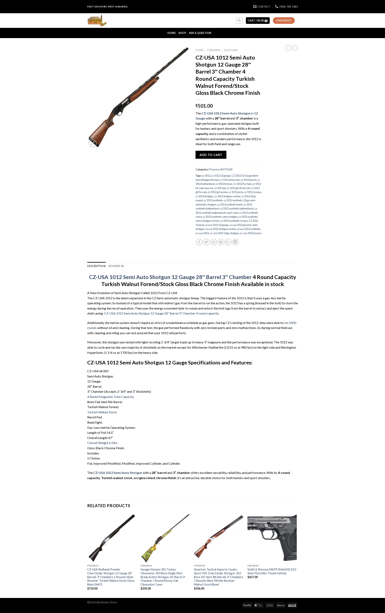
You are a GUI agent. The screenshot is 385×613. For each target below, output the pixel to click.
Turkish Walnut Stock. (102, 412)
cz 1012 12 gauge (220, 175)
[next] (297, 555)
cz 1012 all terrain (230, 179)
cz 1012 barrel (248, 179)
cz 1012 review (252, 192)
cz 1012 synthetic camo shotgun (220, 216)
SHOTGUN (230, 50)
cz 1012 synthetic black (230, 204)
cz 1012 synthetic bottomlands (237, 208)
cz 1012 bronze (224, 183)
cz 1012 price (236, 192)
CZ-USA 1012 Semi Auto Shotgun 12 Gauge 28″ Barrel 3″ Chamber (170, 277)
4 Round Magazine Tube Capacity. (110, 397)
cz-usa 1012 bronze (250, 233)
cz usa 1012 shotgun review (221, 229)
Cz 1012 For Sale (242, 183)
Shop (182, 32)
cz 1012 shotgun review (227, 196)
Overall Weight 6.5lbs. (102, 443)
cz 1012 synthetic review (234, 220)
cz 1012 (206, 175)
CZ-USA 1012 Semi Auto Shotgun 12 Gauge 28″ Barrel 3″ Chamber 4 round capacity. (161, 313)
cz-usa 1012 (202, 233)
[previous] (87, 555)
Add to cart (211, 155)
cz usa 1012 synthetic (248, 229)
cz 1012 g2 (220, 188)
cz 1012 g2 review (218, 192)
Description (96, 266)
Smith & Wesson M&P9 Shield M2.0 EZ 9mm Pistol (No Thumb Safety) (271, 571)
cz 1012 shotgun (204, 196)
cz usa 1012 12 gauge (217, 225)
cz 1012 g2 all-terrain (238, 188)
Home (171, 32)
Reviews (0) (116, 266)
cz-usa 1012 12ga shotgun (224, 233)
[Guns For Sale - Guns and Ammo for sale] (107, 20)
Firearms (213, 50)
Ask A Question (200, 32)
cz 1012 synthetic (213, 200)
